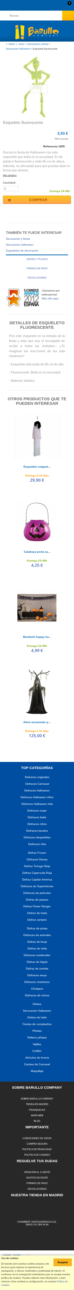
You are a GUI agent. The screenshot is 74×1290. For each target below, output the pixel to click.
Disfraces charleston (37, 982)
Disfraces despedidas (37, 837)
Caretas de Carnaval (37, 1064)
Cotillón (37, 1050)
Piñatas (37, 1030)
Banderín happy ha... (37, 636)
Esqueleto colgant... (37, 466)
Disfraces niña (37, 844)
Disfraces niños (37, 824)
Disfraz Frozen (37, 852)
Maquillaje (37, 1071)
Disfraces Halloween (37, 790)
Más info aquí (50, 298)
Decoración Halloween (37, 1010)
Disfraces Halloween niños (37, 797)
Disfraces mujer (37, 810)
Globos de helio (37, 1017)
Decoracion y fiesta (38, 44)
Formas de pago (37, 268)
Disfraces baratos (37, 830)
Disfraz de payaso (37, 899)
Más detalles (10, 175)
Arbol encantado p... (37, 722)
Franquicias (37, 1110)
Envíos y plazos (37, 259)
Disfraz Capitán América (37, 879)
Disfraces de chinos (37, 995)
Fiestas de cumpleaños (37, 1024)
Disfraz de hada (37, 913)
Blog (37, 1121)
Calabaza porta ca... (37, 551)
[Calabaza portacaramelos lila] (37, 521)
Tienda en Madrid (37, 1104)
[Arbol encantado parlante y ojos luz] (37, 692)
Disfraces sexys (37, 975)
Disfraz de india (37, 948)
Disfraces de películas (37, 892)
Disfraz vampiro (37, 919)
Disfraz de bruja (37, 941)
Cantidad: (9, 182)
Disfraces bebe (37, 817)
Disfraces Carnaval (37, 783)
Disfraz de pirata (37, 928)
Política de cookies (37, 1154)
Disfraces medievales (37, 955)
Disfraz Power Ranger (37, 906)
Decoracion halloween (18, 48)
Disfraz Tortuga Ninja (37, 866)
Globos (37, 1004)
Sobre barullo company (37, 1098)
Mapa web (37, 1115)
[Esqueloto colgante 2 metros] (37, 436)
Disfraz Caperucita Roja (37, 872)
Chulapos (37, 988)
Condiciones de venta (37, 1138)
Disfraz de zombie (37, 968)
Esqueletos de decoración (22, 250)
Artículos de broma (37, 1057)
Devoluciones (37, 277)
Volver (12, 44)
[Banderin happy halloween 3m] (37, 606)
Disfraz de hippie (37, 961)
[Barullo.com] (37, 32)
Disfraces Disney (37, 859)
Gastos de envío (37, 1177)
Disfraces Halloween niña (37, 803)
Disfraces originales (37, 777)
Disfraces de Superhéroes (37, 886)
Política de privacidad (37, 1149)
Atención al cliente (37, 1172)
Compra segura (37, 1143)
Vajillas (37, 1044)
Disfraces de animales (37, 935)
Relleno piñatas (37, 1037)
